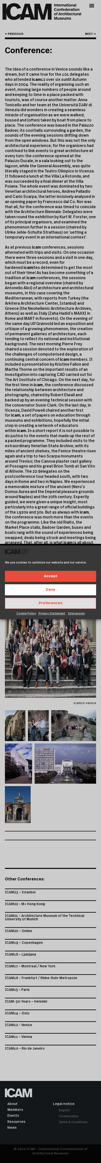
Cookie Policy (26, 613)
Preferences (51, 603)
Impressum (76, 613)
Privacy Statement (51, 613)
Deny (50, 589)
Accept (50, 576)
